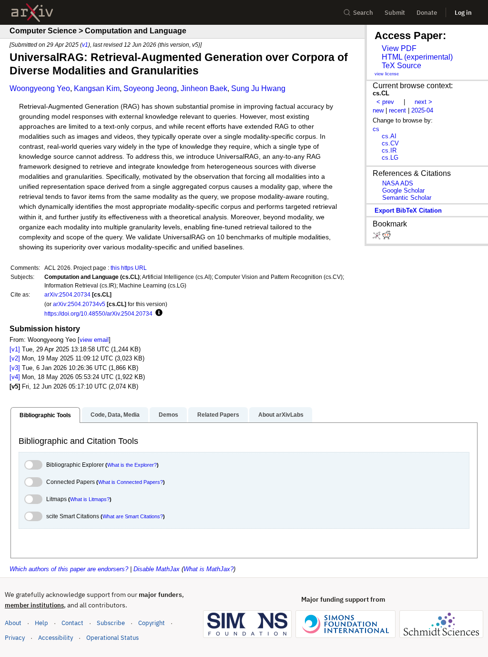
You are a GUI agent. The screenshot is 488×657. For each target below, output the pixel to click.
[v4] (15, 376)
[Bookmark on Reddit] (386, 237)
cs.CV (390, 143)
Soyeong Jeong (150, 88)
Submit (395, 13)
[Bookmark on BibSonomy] (377, 237)
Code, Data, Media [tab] (115, 414)
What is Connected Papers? (130, 482)
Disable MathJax (156, 569)
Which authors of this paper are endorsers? (69, 569)
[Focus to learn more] (157, 313)
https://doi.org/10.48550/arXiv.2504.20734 (98, 313)
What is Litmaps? (90, 499)
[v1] (15, 349)
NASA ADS (397, 183)
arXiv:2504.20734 (67, 294)
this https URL (129, 268)
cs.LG (390, 157)
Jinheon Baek (204, 88)
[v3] (15, 367)
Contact (72, 623)
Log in (463, 13)
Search (363, 13)
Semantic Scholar (406, 197)
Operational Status (112, 637)
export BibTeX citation (408, 210)
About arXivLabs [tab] (281, 414)
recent (397, 110)
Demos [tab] (168, 414)
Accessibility (55, 638)
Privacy (15, 638)
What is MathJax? (208, 569)
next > (423, 101)
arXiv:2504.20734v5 (79, 304)
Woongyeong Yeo (40, 88)
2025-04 (422, 110)
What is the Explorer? (132, 465)
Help (41, 623)
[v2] (15, 358)
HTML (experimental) (417, 57)
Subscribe (111, 623)
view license (387, 74)
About (13, 623)
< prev (385, 101)
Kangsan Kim (97, 88)
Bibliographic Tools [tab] (45, 415)
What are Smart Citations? (132, 516)
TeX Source (401, 66)
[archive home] (32, 12)
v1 (85, 44)
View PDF (399, 48)
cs (376, 129)
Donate (427, 13)
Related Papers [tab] (218, 414)
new (378, 110)
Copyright (151, 623)
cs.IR (389, 150)
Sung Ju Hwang (258, 88)
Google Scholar (403, 190)
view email (94, 339)
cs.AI (389, 136)
